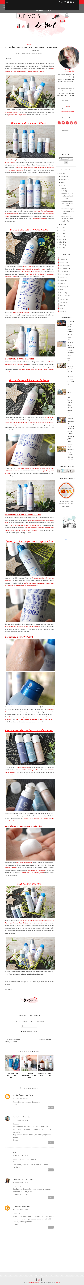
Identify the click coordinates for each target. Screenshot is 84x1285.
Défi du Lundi (64, 274)
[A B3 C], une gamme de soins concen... (45, 1074)
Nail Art (62, 293)
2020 (60, 174)
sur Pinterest (30, 1026)
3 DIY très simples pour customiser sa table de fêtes (71, 328)
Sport (61, 305)
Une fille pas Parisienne (22, 1117)
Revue (35, 1031)
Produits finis (63, 296)
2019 (60, 227)
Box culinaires (64, 268)
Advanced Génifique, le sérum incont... (29, 1075)
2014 (60, 242)
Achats (62, 259)
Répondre (50, 1107)
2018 (60, 230)
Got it (48, 11)
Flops (61, 283)
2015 (60, 239)
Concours (63, 271)
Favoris (62, 280)
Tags (61, 311)
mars (62, 188)
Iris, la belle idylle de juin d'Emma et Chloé (71, 452)
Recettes (62, 299)
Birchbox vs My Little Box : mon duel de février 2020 (67, 203)
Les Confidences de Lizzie (23, 1095)
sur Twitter (39, 1021)
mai (62, 185)
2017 (60, 233)
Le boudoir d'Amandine (22, 1207)
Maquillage (63, 287)
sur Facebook (21, 1021)
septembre (64, 179)
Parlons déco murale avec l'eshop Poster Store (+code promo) (70, 400)
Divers (62, 277)
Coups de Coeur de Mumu (23, 1179)
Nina (14, 1152)
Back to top (73, 1275)
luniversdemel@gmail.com (68, 111)
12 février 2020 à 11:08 (20, 1155)
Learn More (39, 11)
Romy (58, 1282)
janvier (63, 224)
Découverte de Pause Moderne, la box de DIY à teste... (67, 196)
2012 (60, 248)
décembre (64, 176)
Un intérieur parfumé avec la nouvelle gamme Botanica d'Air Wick (71, 372)
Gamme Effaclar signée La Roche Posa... (12, 1075)
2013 (60, 245)
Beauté (29, 45)
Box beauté (63, 265)
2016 (60, 236)
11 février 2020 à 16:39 (20, 1120)
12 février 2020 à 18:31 (20, 1183)
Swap (61, 308)
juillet (62, 182)
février (63, 191)
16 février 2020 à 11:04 (20, 1210)
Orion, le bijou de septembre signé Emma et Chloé (71, 349)
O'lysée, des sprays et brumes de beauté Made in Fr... (67, 219)
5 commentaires (36, 53)
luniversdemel (34, 1282)
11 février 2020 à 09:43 (20, 1098)
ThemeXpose (8, 1275)
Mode (61, 290)
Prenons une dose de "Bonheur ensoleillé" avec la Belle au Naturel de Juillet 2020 (71, 429)
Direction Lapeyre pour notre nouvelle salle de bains (67, 211)
